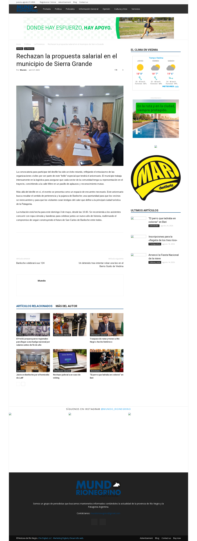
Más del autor (66, 306)
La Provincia (39, 44)
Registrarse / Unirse (48, 2)
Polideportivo (154, 244)
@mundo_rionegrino (116, 408)
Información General (88, 9)
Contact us (83, 2)
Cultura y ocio (154, 262)
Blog (75, 2)
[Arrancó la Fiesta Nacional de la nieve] (138, 261)
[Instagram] (173, 2)
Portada (47, 9)
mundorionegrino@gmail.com (105, 513)
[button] (177, 9)
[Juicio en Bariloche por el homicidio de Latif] (33, 360)
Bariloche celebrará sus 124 (30, 263)
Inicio (18, 44)
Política (58, 9)
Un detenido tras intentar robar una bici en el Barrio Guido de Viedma (101, 265)
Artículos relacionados (34, 306)
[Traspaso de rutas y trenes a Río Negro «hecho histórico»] (106, 324)
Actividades (95, 371)
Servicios (136, 9)
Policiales (70, 9)
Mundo (23, 70)
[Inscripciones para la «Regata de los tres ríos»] (138, 242)
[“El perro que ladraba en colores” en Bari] (106, 360)
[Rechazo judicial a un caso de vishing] (70, 360)
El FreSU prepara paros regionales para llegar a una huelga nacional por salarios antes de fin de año (33, 342)
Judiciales (21, 371)
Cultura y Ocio (120, 9)
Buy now (177, 538)
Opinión (106, 9)
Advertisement (64, 2)
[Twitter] (178, 2)
